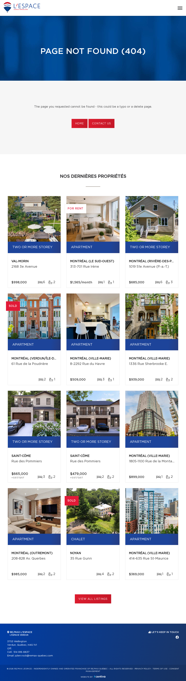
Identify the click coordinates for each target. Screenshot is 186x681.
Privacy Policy (143, 669)
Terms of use (160, 669)
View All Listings (92, 599)
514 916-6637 (21, 652)
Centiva (100, 676)
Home (79, 123)
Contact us (101, 123)
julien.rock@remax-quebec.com (34, 656)
